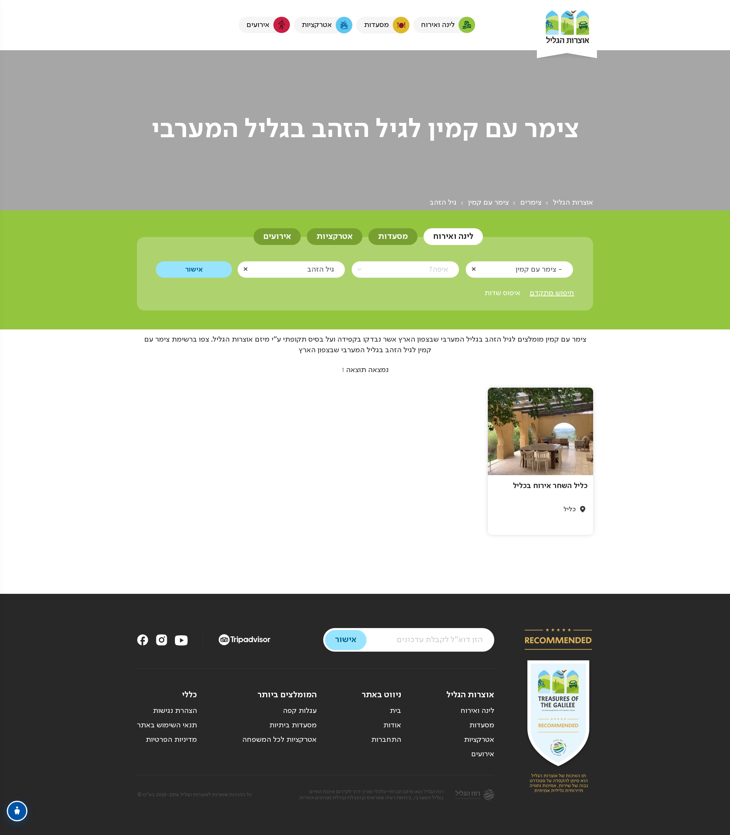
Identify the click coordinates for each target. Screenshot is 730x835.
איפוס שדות (502, 293)
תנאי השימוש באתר (167, 725)
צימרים (530, 203)
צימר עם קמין (488, 203)
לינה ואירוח (453, 236)
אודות (392, 725)
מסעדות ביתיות (293, 725)
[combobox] (519, 269)
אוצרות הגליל (573, 203)
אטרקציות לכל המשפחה (279, 740)
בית (395, 711)
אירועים (277, 236)
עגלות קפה (300, 711)
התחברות (386, 740)
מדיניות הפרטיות (171, 740)
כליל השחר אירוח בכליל (550, 486)
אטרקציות (334, 236)
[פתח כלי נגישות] (17, 811)
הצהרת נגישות (175, 711)
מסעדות (393, 236)
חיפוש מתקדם (552, 293)
